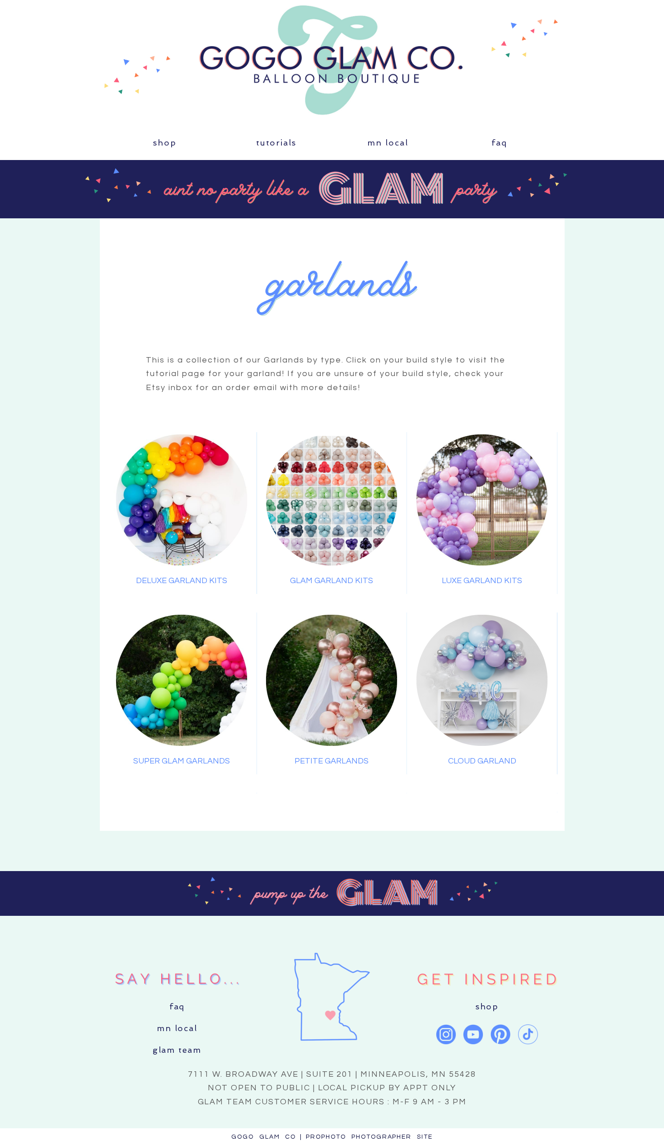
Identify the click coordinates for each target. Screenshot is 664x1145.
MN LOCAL (387, 142)
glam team (177, 1050)
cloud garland (482, 761)
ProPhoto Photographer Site (369, 1137)
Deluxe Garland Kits (181, 580)
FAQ (499, 142)
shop (164, 142)
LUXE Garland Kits (482, 580)
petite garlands (332, 761)
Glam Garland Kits (331, 580)
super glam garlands (181, 761)
